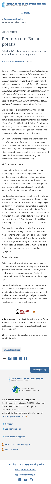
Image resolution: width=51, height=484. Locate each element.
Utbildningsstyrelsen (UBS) (14, 416)
